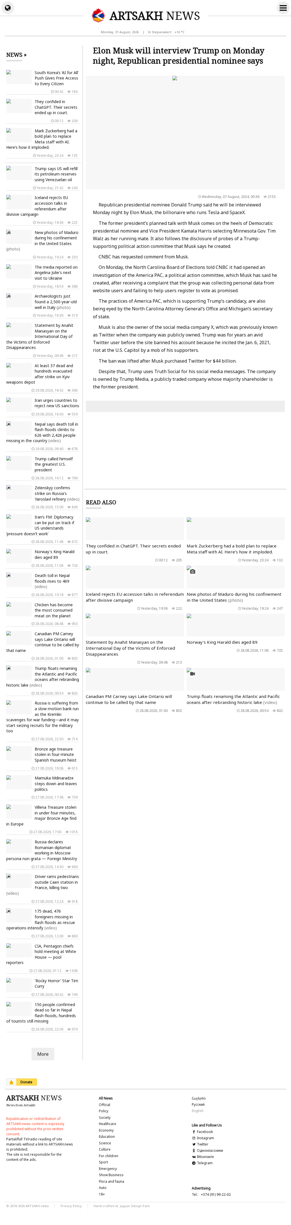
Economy (106, 1130)
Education (107, 1136)
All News (106, 1098)
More (43, 1054)
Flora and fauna (111, 1181)
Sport (103, 1162)
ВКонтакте (205, 1156)
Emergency (108, 1168)
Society (105, 1117)
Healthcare (107, 1123)
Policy (103, 1111)
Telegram (204, 1163)
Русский (198, 1104)
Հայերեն (199, 1098)
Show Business (111, 1174)
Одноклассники (209, 1150)
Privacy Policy (71, 1206)
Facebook (204, 1131)
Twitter (202, 1144)
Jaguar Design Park (135, 1206)
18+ (102, 1194)
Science (105, 1143)
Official (104, 1104)
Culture (105, 1149)
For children (108, 1155)
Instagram (205, 1138)
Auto (103, 1187)
